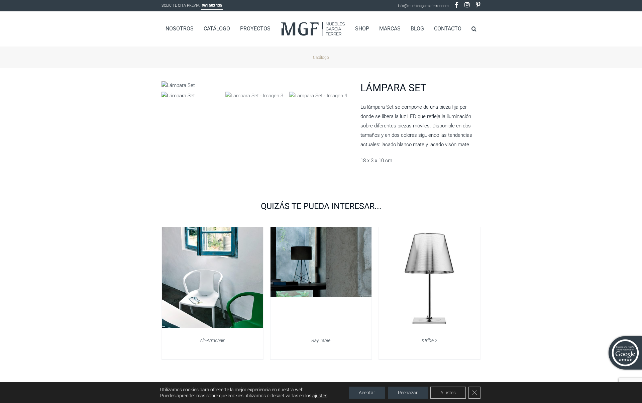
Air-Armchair (212, 340)
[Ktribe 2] (429, 231)
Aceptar (367, 392)
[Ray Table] (321, 231)
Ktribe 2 (429, 340)
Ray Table (320, 340)
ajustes (319, 395)
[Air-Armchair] (212, 231)
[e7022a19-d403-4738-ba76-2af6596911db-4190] (256, 85)
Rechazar (408, 392)
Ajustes (448, 392)
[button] (463, 29)
